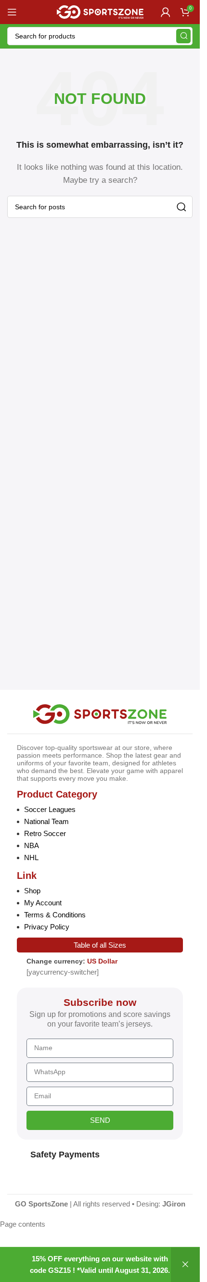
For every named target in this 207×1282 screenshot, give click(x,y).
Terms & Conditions (55, 915)
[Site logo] (100, 11)
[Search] (183, 36)
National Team (46, 821)
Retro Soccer (45, 833)
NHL (31, 857)
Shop (32, 891)
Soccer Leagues (50, 809)
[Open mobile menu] (12, 12)
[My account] (165, 12)
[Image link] (100, 713)
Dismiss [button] (185, 1264)
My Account (43, 903)
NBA (31, 845)
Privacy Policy (46, 927)
